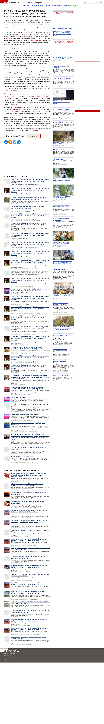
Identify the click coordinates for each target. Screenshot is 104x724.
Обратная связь (8, 655)
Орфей (7, 38)
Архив (33, 6)
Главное (26, 6)
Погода (47, 6)
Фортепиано (8, 98)
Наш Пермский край (20, 29)
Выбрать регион (8, 657)
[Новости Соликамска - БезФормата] (10, 2)
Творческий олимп (11, 90)
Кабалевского (8, 29)
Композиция (17, 109)
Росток (35, 130)
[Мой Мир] (19, 142)
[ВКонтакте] (6, 142)
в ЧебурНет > (74, 6)
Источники (39, 6)
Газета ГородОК (19, 136)
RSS (13, 659)
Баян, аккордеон (43, 96)
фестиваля (22, 34)
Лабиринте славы (35, 40)
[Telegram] (14, 142)
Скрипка (30, 96)
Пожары (66, 6)
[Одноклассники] (10, 142)
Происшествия (57, 6)
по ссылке (29, 48)
